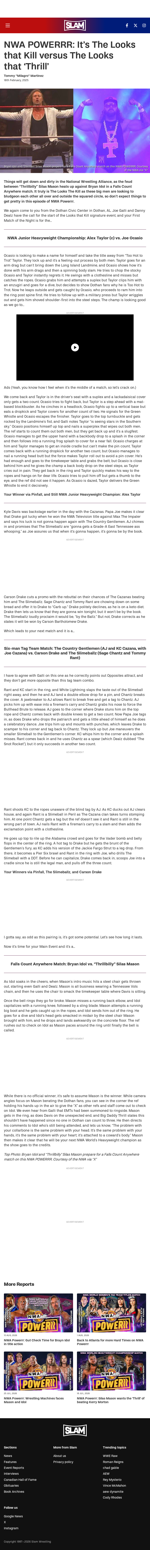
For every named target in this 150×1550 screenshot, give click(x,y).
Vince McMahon (114, 1485)
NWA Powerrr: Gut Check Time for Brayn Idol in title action (37, 1342)
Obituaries (11, 1485)
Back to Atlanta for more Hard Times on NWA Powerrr (110, 1342)
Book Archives (14, 1491)
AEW (106, 1474)
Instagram (11, 1528)
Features (10, 1462)
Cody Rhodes (112, 1497)
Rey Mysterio (112, 1480)
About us (59, 1456)
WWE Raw (110, 1456)
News (8, 1456)
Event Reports (14, 1468)
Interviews (11, 1474)
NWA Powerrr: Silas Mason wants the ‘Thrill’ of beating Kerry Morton (111, 1400)
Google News (13, 1516)
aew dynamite (113, 1491)
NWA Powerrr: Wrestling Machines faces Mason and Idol (34, 1400)
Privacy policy (63, 1462)
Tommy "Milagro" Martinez (24, 76)
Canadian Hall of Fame (20, 1480)
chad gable (111, 1468)
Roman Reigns (113, 1462)
